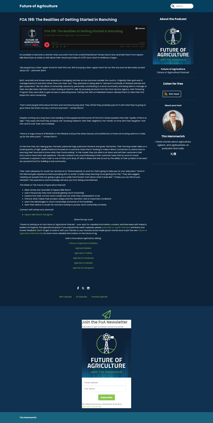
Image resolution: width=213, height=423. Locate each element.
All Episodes (81, 296)
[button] (106, 353)
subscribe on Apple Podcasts (116, 227)
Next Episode (65, 296)
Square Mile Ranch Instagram (39, 214)
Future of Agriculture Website (83, 243)
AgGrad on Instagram (83, 267)
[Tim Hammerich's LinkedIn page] (175, 154)
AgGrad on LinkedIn (83, 263)
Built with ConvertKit (91, 406)
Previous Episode (99, 296)
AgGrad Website (83, 248)
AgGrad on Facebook (83, 258)
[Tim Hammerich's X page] (171, 154)
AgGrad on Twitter (83, 253)
